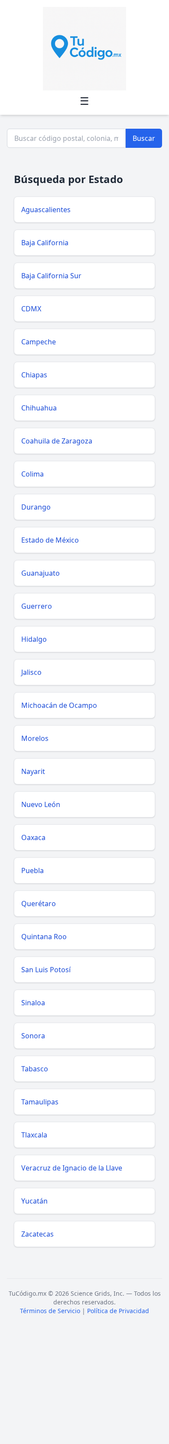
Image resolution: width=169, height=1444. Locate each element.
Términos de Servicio (50, 1311)
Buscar (144, 138)
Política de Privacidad (118, 1311)
